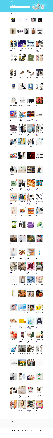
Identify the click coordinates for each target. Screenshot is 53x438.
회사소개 (15, 430)
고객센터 (18, 430)
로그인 (38, 1)
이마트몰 (25, 26)
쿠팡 (16, 26)
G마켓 (20, 26)
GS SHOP (31, 26)
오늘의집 (28, 26)
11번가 (14, 26)
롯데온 (22, 26)
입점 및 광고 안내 (39, 430)
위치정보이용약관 (26, 430)
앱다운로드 (12, 430)
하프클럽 (11, 26)
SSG (18, 26)
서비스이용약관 (22, 430)
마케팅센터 (35, 430)
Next (43, 18)
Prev (9, 18)
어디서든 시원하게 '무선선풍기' (16, 5)
